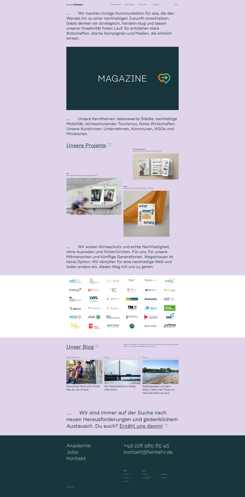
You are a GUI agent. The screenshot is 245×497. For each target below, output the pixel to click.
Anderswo (144, 474)
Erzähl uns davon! (141, 426)
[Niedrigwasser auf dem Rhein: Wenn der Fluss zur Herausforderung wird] (160, 372)
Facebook (125, 474)
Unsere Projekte (86, 145)
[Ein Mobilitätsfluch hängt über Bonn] (122, 372)
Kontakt (76, 458)
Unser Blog (80, 347)
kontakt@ (148, 452)
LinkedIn (125, 481)
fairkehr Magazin (146, 477)
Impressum (164, 477)
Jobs (72, 452)
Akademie (78, 446)
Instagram (126, 477)
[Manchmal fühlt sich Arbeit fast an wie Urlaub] (84, 372)
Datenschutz (164, 474)
